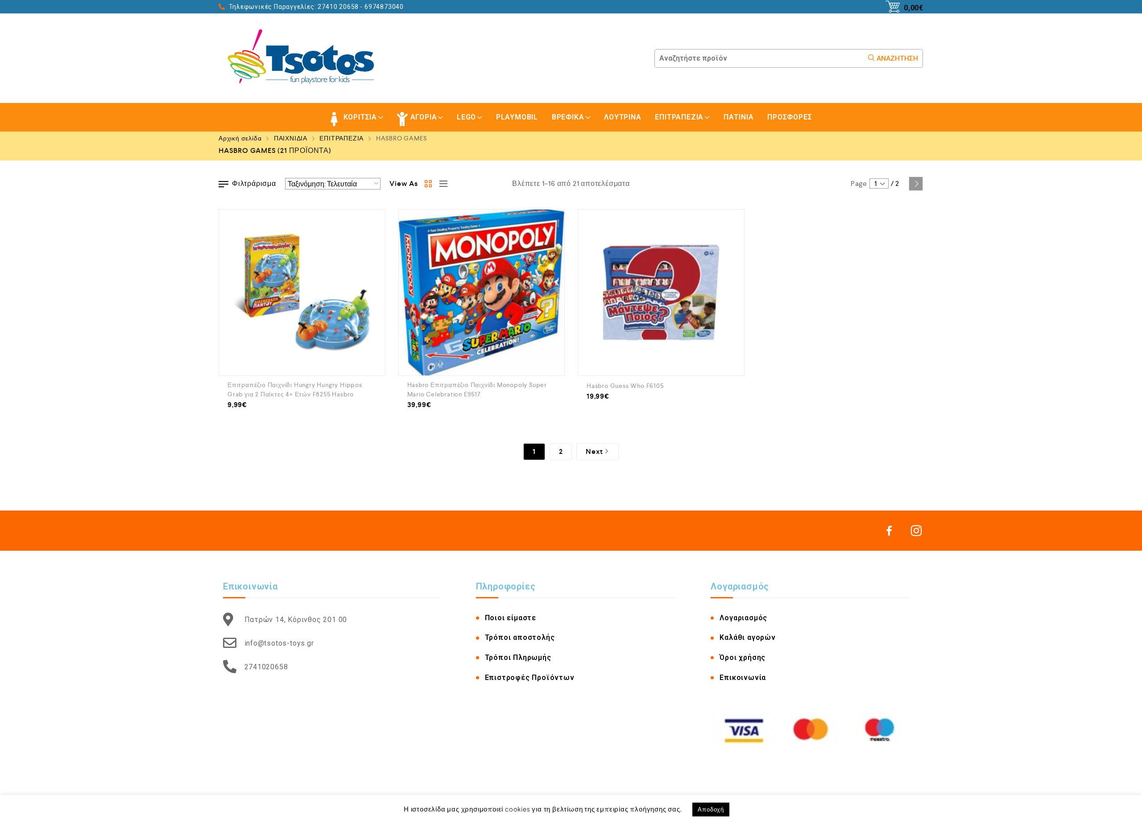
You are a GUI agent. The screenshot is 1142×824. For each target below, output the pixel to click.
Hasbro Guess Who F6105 (625, 386)
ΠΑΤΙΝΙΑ (739, 117)
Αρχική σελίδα (240, 138)
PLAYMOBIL (517, 117)
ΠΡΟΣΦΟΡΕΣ (789, 117)
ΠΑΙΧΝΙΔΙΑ (290, 138)
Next (916, 184)
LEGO (466, 117)
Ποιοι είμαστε (510, 618)
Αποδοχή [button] (711, 809)
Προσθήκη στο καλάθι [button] (260, 417)
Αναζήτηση (896, 58)
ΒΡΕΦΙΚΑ (568, 117)
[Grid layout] (429, 184)
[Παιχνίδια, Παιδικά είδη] (304, 58)
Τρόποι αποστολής (520, 637)
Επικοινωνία (743, 677)
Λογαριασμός (743, 618)
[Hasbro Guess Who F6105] (661, 292)
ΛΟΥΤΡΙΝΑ (622, 117)
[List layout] (441, 184)
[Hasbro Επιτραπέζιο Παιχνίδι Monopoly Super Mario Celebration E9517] (482, 292)
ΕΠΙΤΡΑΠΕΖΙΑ (679, 117)
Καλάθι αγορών (747, 637)
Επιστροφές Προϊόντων (530, 677)
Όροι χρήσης (742, 657)
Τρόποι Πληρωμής (518, 657)
